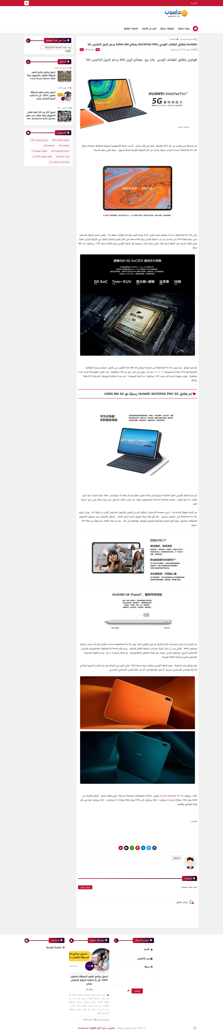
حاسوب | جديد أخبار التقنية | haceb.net (96, 1028)
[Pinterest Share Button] (143, 848)
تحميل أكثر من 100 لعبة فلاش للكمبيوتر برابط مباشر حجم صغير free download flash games (40, 115)
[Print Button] (120, 848)
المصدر (194, 821)
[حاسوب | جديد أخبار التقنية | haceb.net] (176, 13)
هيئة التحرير (102, 1019)
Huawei (172, 39)
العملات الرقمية (131, 29)
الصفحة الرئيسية (186, 39)
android (64, 145)
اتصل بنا (194, 3)
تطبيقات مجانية (167, 29)
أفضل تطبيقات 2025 (42, 156)
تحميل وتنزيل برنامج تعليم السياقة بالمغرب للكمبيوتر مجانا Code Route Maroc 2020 (41, 75)
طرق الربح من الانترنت (59, 162)
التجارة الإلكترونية (60, 151)
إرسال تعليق (85, 887)
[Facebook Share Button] (154, 848)
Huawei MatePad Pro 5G (171, 796)
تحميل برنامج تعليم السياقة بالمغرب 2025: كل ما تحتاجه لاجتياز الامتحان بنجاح (42, 95)
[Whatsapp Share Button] (132, 848)
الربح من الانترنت (149, 29)
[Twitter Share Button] (149, 848)
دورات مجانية (184, 29)
